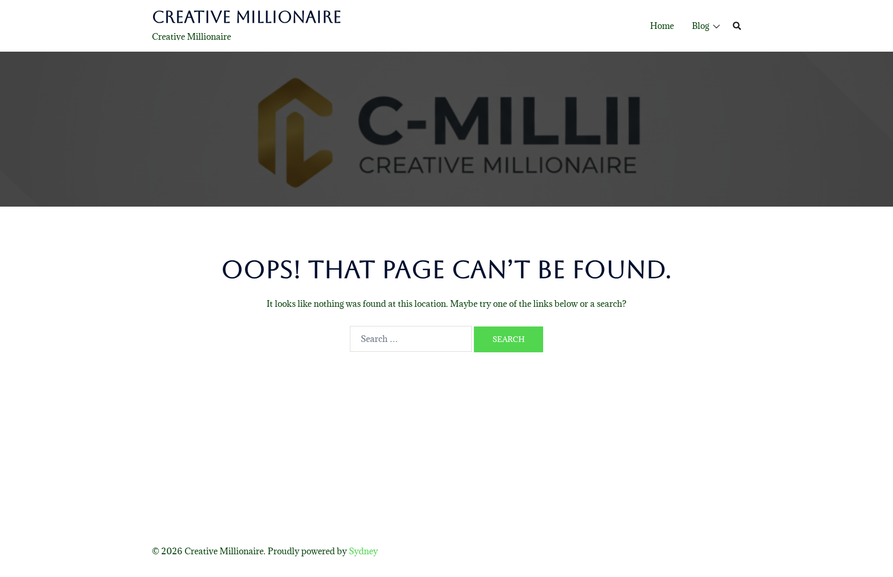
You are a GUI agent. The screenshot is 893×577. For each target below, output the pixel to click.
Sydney (363, 551)
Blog (700, 26)
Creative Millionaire (247, 16)
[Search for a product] (737, 26)
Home (662, 26)
